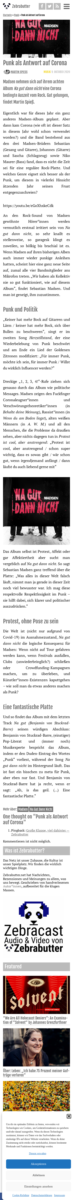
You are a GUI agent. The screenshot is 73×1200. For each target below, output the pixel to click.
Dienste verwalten (37, 1153)
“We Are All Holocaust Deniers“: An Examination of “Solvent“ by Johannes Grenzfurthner (35, 1020)
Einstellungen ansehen (38, 1186)
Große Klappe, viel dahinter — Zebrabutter (40, 832)
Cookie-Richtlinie (20, 1195)
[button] (69, 1116)
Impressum (59, 1195)
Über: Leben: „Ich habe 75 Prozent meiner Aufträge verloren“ (36, 1073)
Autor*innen (12, 886)
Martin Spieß (19, 72)
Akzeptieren (38, 1164)
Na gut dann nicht (41, 809)
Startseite (7, 15)
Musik (16, 15)
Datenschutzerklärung (41, 1195)
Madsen (23, 809)
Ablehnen (38, 1175)
